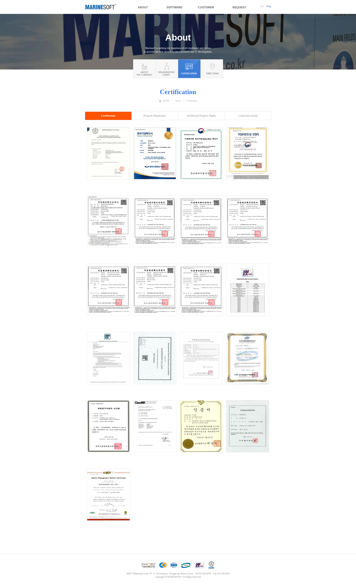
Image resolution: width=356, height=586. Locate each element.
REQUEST (239, 7)
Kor (262, 6)
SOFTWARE (174, 7)
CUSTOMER (206, 7)
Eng (269, 6)
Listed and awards (247, 115)
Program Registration (155, 115)
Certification (108, 115)
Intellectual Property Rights (201, 115)
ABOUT (143, 7)
